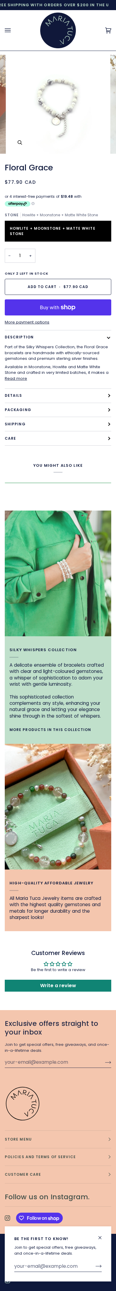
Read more (16, 378)
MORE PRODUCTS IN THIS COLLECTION (50, 729)
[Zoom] (20, 142)
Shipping (15, 424)
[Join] (94, 1266)
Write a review (58, 985)
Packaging (18, 409)
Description (19, 337)
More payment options (27, 322)
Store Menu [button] (18, 1139)
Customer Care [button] (23, 1174)
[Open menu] (14, 30)
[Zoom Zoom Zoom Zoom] (58, 104)
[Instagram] (7, 1218)
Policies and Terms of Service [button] (40, 1156)
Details (13, 395)
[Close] (102, 1235)
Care (10, 438)
